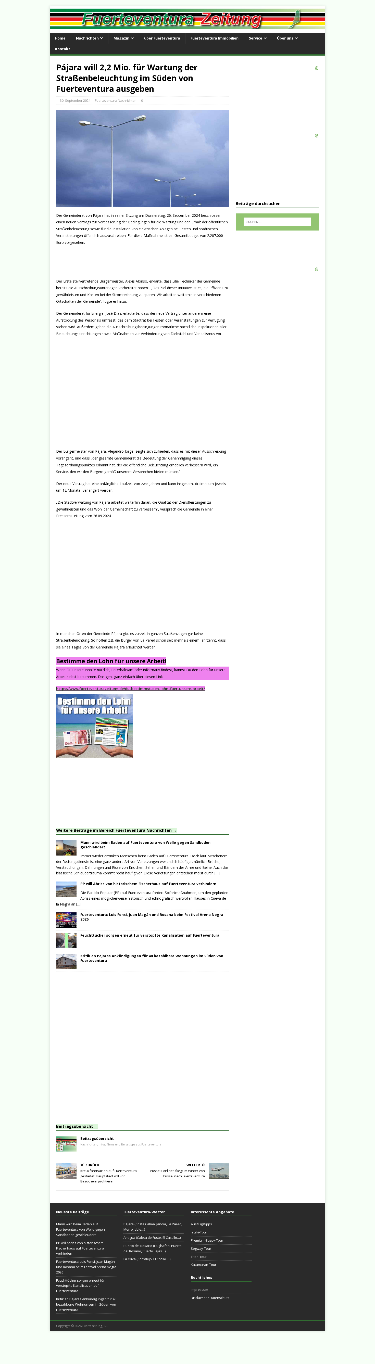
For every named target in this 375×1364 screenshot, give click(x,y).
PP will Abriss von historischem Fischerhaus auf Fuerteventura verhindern (148, 883)
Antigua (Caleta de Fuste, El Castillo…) (152, 1237)
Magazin (121, 38)
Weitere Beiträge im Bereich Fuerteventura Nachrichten (114, 830)
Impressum (199, 1289)
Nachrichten (87, 38)
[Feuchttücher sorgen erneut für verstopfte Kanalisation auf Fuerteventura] (66, 945)
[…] (217, 873)
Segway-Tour (201, 1248)
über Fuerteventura (162, 38)
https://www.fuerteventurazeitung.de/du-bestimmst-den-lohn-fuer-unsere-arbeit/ (130, 688)
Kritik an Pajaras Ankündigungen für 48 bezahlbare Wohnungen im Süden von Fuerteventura (151, 958)
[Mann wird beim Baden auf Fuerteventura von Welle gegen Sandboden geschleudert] (66, 852)
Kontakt (62, 48)
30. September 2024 (75, 100)
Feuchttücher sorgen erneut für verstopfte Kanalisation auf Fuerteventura (149, 935)
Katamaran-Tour (203, 1264)
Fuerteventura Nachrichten (115, 100)
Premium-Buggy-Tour (207, 1240)
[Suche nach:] (277, 222)
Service (255, 38)
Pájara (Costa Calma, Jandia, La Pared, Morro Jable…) (152, 1227)
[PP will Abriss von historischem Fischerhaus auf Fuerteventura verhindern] (66, 893)
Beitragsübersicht (74, 1126)
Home (60, 38)
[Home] (66, 1148)
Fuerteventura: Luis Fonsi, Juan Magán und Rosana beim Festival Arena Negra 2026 (151, 917)
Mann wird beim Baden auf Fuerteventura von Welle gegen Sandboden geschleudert (145, 844)
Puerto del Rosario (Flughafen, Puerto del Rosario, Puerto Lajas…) (152, 1248)
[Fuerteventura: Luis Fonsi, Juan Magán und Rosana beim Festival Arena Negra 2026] (66, 924)
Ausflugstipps (201, 1224)
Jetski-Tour (199, 1232)
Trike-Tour (199, 1256)
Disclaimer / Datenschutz (210, 1297)
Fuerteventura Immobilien (215, 38)
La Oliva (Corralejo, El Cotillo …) (146, 1259)
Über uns (285, 38)
